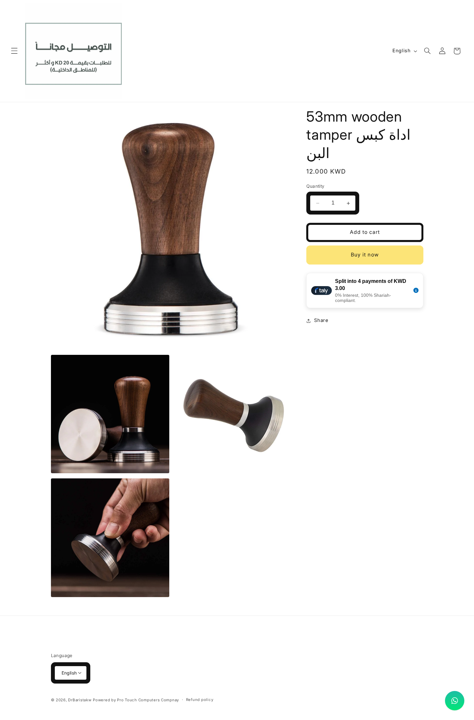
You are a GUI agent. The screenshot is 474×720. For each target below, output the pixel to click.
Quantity (315, 186)
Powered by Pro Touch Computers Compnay (136, 699)
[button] (14, 51)
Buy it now (365, 255)
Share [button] (321, 321)
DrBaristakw (79, 699)
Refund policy (199, 699)
